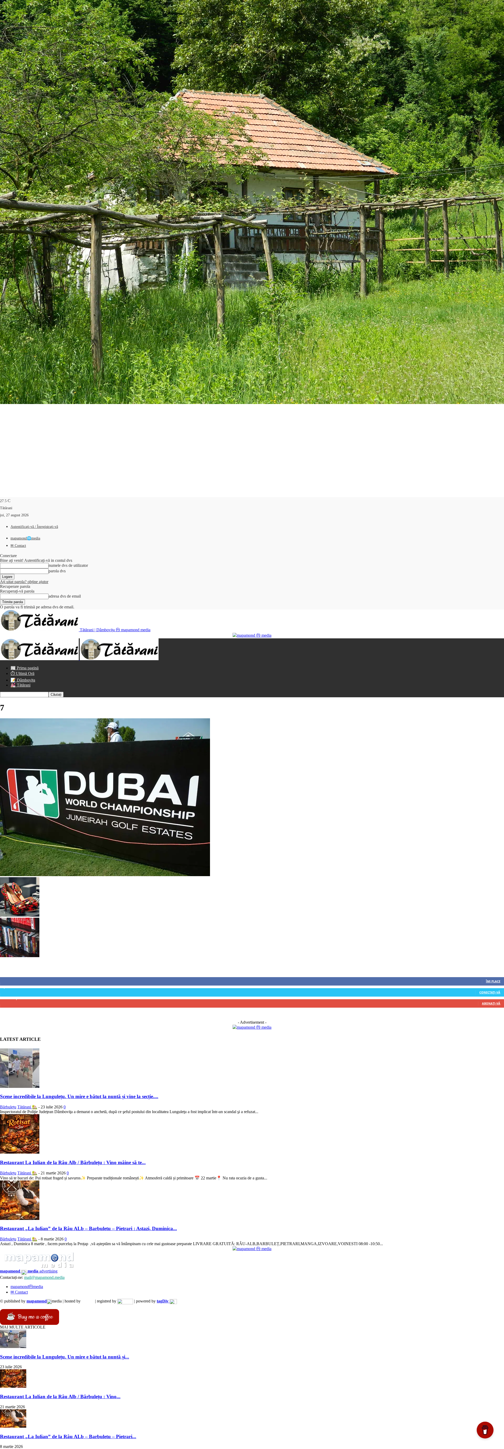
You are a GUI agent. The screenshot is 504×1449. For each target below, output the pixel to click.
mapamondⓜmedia (26, 1286)
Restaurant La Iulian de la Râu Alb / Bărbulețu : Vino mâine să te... (73, 1162)
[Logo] (40, 659)
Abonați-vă (491, 1003)
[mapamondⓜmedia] (252, 635)
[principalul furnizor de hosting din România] (88, 1301)
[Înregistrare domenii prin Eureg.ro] (125, 1301)
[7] (105, 874)
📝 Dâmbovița (22, 680)
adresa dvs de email (65, 596)
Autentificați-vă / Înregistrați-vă (34, 527)
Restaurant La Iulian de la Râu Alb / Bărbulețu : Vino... (60, 1396)
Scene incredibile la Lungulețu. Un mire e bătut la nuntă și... (64, 1357)
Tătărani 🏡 (27, 1107)
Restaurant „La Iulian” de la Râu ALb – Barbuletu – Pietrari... (68, 1436)
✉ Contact (18, 546)
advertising (28, 1271)
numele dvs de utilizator (68, 565)
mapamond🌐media (25, 538)
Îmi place (493, 981)
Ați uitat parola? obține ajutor (24, 581)
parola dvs (57, 571)
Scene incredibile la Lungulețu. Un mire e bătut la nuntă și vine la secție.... (79, 1096)
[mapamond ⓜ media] (252, 1027)
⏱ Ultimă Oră (22, 673)
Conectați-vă (489, 992)
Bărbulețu (8, 1107)
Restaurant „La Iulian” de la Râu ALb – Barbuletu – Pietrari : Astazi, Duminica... (88, 1228)
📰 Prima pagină (24, 668)
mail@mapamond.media (44, 1277)
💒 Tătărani (20, 685)
